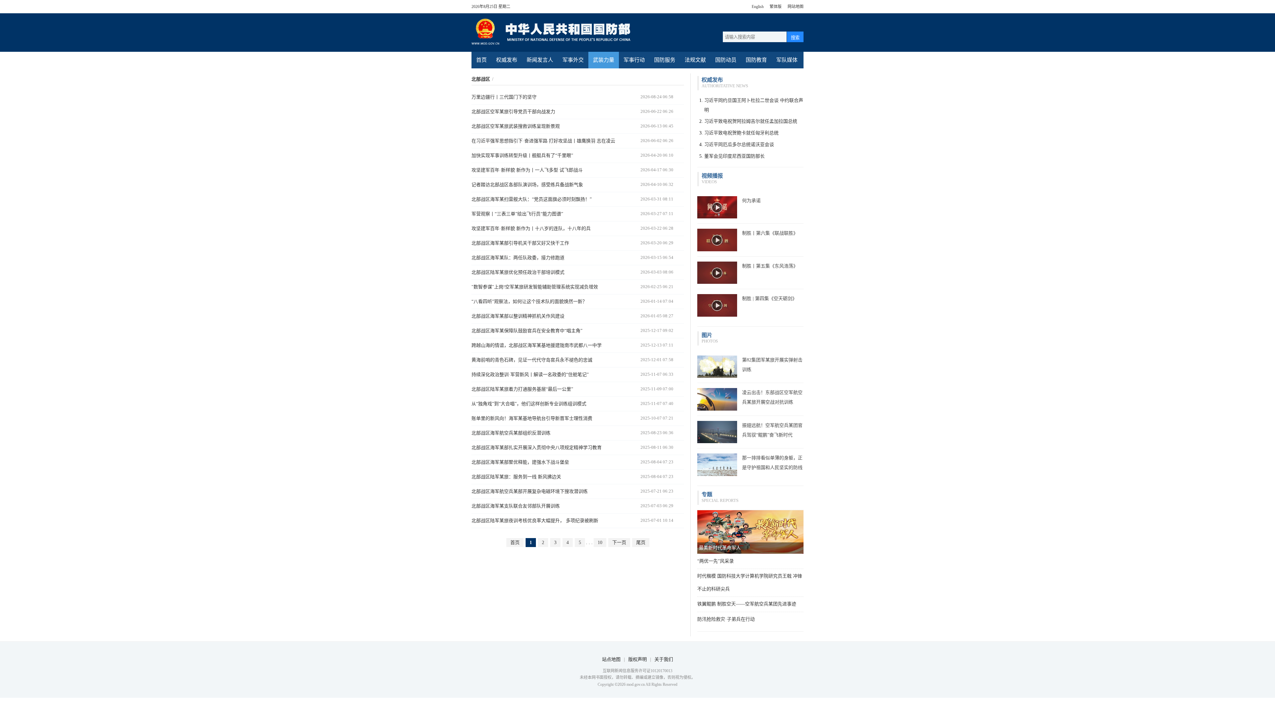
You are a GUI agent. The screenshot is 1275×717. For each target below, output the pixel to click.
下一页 (619, 542)
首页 (481, 60)
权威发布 (506, 60)
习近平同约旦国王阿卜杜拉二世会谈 (741, 100)
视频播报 (712, 176)
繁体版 (776, 6)
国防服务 (664, 60)
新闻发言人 (540, 60)
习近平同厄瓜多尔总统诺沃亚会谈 (739, 144)
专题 (707, 494)
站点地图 (611, 659)
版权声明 (637, 659)
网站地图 (796, 6)
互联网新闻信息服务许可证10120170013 (637, 671)
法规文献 (695, 60)
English (758, 6)
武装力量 (603, 60)
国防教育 (756, 60)
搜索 (795, 37)
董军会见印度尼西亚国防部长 (734, 156)
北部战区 (480, 79)
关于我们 (663, 659)
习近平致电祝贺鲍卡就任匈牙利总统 (741, 132)
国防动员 (725, 60)
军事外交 (573, 60)
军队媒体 (787, 60)
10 (600, 542)
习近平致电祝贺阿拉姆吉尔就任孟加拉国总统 (750, 121)
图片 (707, 335)
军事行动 (634, 60)
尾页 (640, 542)
